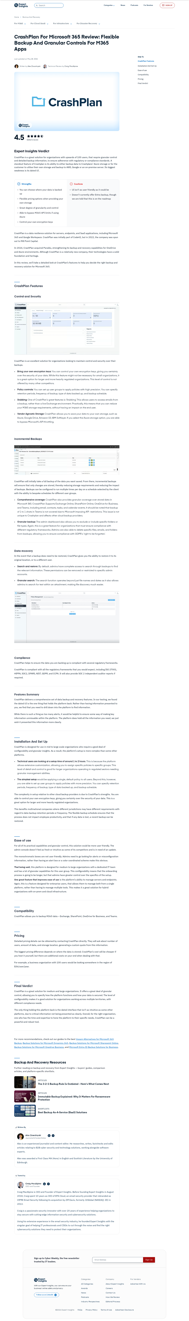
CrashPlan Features (146, 61)
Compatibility (143, 74)
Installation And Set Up (147, 66)
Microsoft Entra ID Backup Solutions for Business (93, 1047)
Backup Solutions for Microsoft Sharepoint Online (93, 1043)
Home (16, 17)
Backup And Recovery (31, 17)
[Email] (53, 1135)
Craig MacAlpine (71, 66)
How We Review (113, 1297)
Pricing (140, 79)
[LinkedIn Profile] (49, 1135)
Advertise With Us (138, 1284)
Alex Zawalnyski (34, 66)
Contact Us (110, 1293)
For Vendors (148, 5)
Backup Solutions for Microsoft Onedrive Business (39, 1047)
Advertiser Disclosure (124, 1310)
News (123, 5)
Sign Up (149, 1260)
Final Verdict (143, 83)
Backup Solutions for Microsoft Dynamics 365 (45, 1043)
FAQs (80, 1310)
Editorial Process (113, 1302)
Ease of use (142, 70)
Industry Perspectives (90, 1302)
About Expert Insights (115, 1284)
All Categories (87, 1284)
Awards (84, 1288)
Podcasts (134, 5)
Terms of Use (106, 1310)
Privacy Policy (91, 1310)
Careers (109, 1288)
